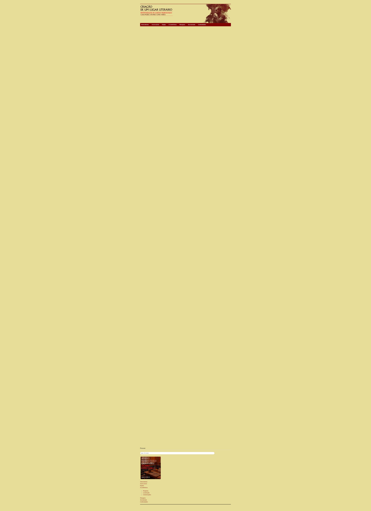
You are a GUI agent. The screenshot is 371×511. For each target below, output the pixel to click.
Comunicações (147, 494)
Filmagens (182, 24)
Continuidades (202, 24)
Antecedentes (145, 24)
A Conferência (173, 24)
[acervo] (150, 479)
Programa (145, 491)
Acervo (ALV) (155, 24)
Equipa (164, 24)
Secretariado (191, 24)
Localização (146, 493)
